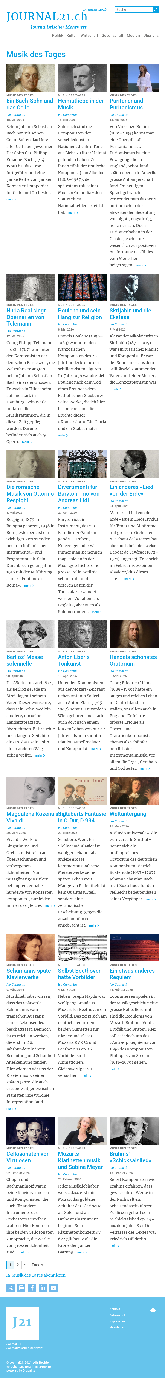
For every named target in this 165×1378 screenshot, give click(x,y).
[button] (10, 1288)
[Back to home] (47, 20)
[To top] (153, 1309)
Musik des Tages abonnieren (38, 1275)
